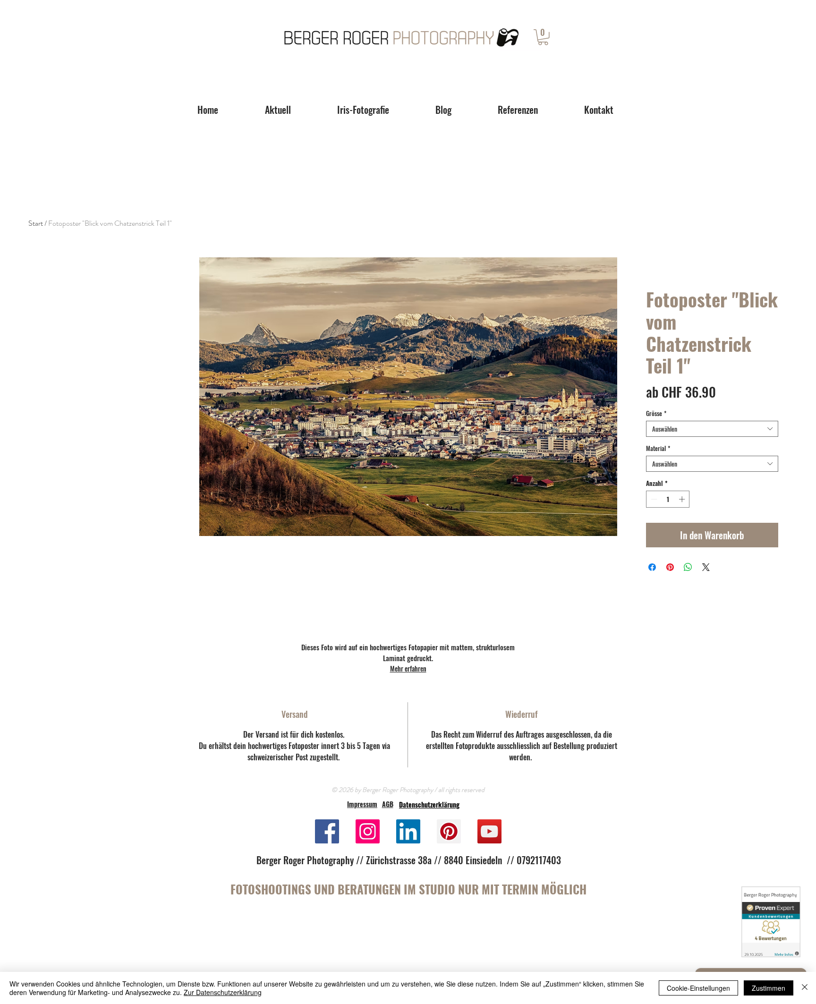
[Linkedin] (408, 831)
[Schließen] (804, 987)
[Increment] (682, 499)
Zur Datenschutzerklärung (223, 992)
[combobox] (712, 429)
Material (658, 448)
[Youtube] (489, 831)
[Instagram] (368, 831)
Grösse (656, 413)
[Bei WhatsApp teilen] (688, 567)
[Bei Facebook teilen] (652, 567)
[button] (543, 37)
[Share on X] (706, 567)
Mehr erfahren (408, 668)
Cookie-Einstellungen (698, 988)
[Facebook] (327, 831)
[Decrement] (653, 499)
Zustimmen (768, 988)
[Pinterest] (449, 831)
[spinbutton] (668, 499)
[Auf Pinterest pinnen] (670, 567)
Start (35, 223)
